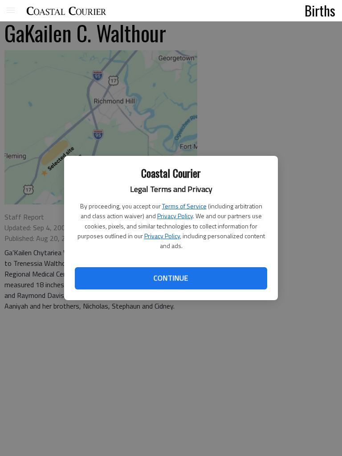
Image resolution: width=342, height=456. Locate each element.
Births (320, 10)
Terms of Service (184, 206)
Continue (171, 278)
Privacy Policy (175, 215)
